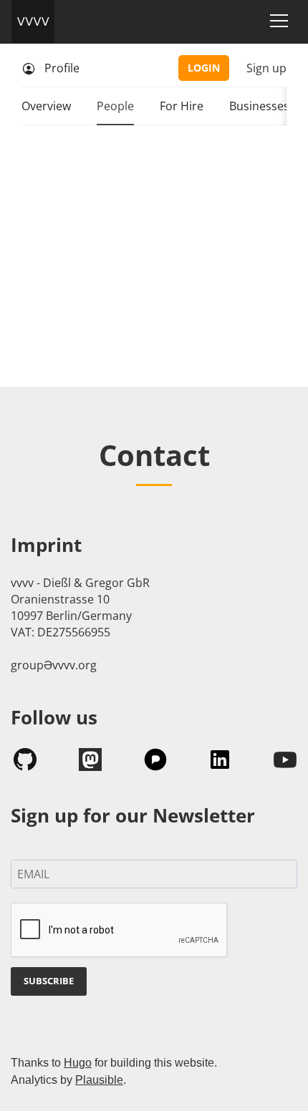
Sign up (266, 68)
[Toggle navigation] (279, 20)
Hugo (78, 1063)
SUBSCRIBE (49, 980)
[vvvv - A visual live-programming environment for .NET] (32, 21)
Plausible (99, 1080)
